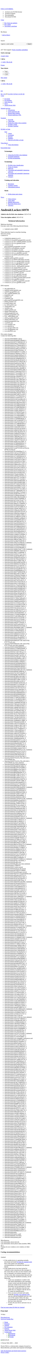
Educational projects (14, 187)
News (6, 103)
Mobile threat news (13, 202)
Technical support (10, 13)
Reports (10, 137)
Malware (10, 168)
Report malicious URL (14, 115)
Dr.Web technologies (14, 158)
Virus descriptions (13, 144)
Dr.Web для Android (22, 1294)
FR (11, 94)
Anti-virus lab (8, 102)
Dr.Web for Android (24, 1262)
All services (11, 110)
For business (8, 100)
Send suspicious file (14, 111)
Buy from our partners (10, 23)
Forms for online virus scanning (17, 123)
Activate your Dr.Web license (13, 12)
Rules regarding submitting (20, 50)
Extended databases (13, 156)
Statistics (10, 138)
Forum (3, 65)
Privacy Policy (5, 1352)
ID (23, 94)
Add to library (6, 35)
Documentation (9, 15)
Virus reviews (12, 199)
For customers (8, 1327)
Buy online (7, 24)
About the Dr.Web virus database (17, 155)
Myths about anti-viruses (15, 194)
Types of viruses (13, 167)
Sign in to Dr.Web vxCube (15, 140)
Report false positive (14, 113)
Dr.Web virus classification (16, 165)
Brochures (11, 184)
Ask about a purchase (10, 26)
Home (6, 1322)
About (10, 133)
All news (10, 205)
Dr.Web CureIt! (12, 124)
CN (4, 94)
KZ (17, 94)
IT (13, 94)
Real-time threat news (14, 204)
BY (22, 94)
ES (9, 94)
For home (7, 99)
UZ (19, 94)
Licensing (11, 135)
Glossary (10, 176)
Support (6, 1325)
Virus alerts (11, 200)
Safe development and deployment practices (13, 1351)
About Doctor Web (9, 105)
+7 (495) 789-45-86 (6, 62)
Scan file (10, 119)
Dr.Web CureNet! (13, 126)
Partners (6, 1328)
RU (2, 94)
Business (7, 1324)
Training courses (13, 185)
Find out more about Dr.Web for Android (12, 1307)
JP (15, 94)
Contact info (8, 1332)
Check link (11, 121)
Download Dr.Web (10, 17)
